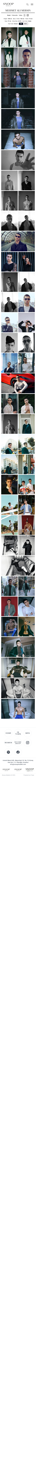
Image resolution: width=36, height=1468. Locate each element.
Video (20, 15)
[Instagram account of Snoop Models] (28, 743)
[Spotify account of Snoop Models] (8, 752)
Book (8, 15)
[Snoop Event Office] (29, 769)
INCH (25, 23)
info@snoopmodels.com (18, 764)
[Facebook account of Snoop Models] (18, 752)
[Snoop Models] (18, 769)
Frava (32, 775)
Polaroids (15, 15)
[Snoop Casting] (6, 769)
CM (21, 23)
